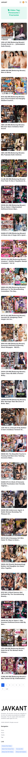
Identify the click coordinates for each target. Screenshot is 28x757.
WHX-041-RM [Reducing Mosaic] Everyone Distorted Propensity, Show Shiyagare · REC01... (13, 345)
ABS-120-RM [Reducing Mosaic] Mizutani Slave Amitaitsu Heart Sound (12, 126)
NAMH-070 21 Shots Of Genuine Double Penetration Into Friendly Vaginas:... (13, 484)
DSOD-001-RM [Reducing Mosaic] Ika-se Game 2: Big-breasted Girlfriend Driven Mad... (13, 207)
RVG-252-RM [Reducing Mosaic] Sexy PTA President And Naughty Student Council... (13, 98)
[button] (26, 2)
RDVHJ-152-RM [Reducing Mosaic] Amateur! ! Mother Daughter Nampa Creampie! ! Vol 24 (14, 261)
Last (7, 689)
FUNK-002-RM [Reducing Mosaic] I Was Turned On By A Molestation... (13, 677)
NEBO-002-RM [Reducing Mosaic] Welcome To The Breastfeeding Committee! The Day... (13, 289)
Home (2, 730)
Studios (3, 735)
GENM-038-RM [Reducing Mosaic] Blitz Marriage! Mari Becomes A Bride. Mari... (13, 401)
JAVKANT (6, 722)
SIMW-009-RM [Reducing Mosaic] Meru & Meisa (13, 71)
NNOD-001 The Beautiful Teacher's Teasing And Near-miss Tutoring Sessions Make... (13, 456)
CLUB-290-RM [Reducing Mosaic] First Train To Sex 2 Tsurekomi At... (13, 180)
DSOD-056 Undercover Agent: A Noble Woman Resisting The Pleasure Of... (12, 512)
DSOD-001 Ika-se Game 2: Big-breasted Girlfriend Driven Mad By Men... (13, 622)
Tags (2, 737)
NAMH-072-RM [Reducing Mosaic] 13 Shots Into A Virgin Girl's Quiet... (14, 234)
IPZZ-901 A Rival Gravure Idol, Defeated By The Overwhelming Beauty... (12, 594)
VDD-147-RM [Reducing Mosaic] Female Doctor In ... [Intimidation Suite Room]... (13, 44)
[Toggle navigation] (20, 2)
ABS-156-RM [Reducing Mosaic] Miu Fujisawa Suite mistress (12, 153)
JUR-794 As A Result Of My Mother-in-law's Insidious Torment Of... (14, 428)
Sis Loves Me (19, 748)
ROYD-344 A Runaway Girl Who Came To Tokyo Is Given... (12, 539)
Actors (2, 732)
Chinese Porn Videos (7, 746)
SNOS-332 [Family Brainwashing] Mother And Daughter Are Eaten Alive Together (13, 566)
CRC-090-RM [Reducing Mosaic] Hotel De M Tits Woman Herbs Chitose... (12, 650)
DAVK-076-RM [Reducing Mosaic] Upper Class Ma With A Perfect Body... (13, 373)
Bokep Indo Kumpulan (21, 751)
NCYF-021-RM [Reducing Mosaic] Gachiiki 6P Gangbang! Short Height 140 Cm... (13, 317)
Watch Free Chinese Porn (8, 748)
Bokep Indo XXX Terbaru (7, 751)
